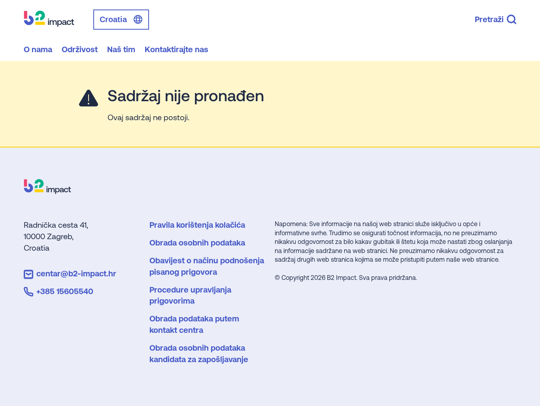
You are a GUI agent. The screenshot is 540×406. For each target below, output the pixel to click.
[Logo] (47, 191)
